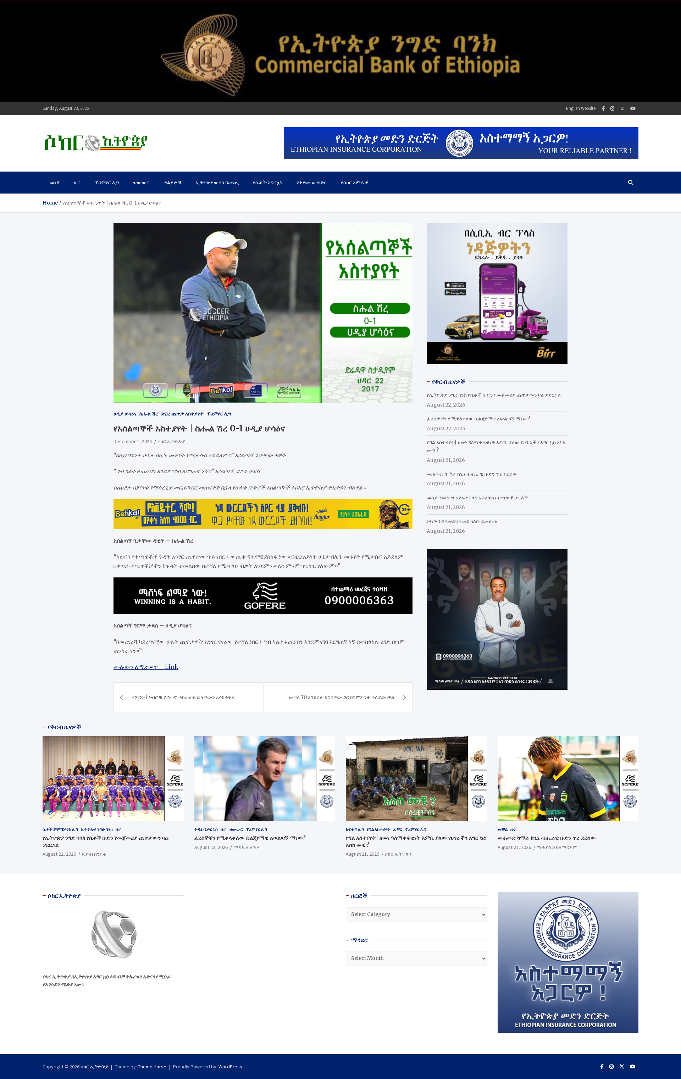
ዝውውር (141, 182)
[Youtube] (632, 108)
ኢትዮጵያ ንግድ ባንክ (97, 829)
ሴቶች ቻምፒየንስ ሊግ (60, 829)
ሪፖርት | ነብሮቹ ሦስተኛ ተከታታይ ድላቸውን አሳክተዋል (183, 697)
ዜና (77, 182)
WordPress (230, 1066)
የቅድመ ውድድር (312, 182)
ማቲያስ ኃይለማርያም (557, 847)
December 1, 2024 (133, 441)
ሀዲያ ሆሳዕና (125, 413)
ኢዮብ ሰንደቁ (94, 854)
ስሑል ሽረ (148, 413)
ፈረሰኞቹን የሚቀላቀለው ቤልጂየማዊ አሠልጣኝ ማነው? (478, 418)
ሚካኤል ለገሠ (246, 847)
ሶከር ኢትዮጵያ (171, 441)
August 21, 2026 (362, 854)
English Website (581, 108)
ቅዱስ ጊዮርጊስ (206, 829)
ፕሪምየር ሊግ (106, 182)
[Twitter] (622, 108)
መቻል (503, 829)
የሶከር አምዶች (354, 182)
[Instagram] (612, 108)
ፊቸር (397, 829)
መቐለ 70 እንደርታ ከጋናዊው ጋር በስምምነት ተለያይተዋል (341, 697)
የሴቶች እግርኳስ (267, 182)
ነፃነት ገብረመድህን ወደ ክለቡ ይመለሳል (462, 521)
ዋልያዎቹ (172, 182)
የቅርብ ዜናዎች (64, 727)
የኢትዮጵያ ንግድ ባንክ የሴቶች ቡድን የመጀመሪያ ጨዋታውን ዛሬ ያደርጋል (494, 395)
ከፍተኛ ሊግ (355, 829)
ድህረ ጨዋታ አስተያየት (182, 413)
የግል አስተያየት (379, 829)
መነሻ (55, 182)
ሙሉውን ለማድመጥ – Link (146, 666)
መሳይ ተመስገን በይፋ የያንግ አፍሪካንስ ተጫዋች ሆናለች (477, 497)
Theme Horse (152, 1066)
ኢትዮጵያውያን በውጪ (217, 182)
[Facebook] (603, 108)
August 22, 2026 (59, 854)
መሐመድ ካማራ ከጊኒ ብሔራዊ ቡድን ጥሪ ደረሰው (472, 474)
